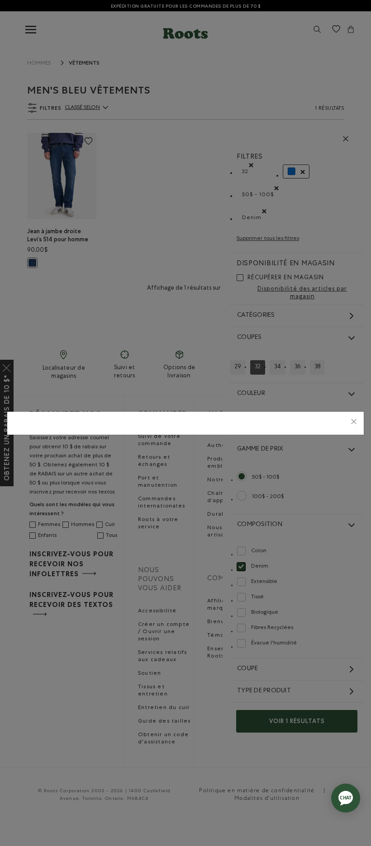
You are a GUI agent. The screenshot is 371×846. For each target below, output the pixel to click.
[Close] (353, 423)
